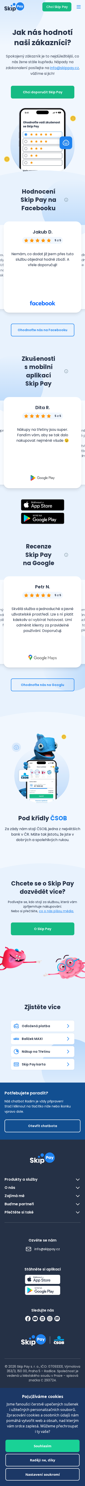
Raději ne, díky (42, 1460)
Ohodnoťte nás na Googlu (42, 685)
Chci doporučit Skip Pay (42, 92)
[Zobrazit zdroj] (42, 303)
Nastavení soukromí (42, 1474)
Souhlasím (42, 1446)
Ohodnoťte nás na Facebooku (42, 330)
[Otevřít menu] (78, 7)
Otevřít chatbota (42, 1126)
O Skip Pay (42, 929)
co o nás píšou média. (56, 911)
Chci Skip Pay (57, 7)
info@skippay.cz (64, 67)
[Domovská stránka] (12, 6)
